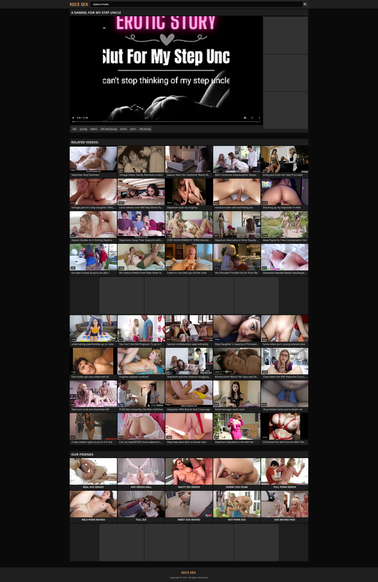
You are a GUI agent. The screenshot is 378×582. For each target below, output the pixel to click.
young (83, 129)
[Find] (305, 4)
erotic (123, 129)
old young (145, 129)
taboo (94, 129)
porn (133, 129)
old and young (109, 129)
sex (74, 129)
